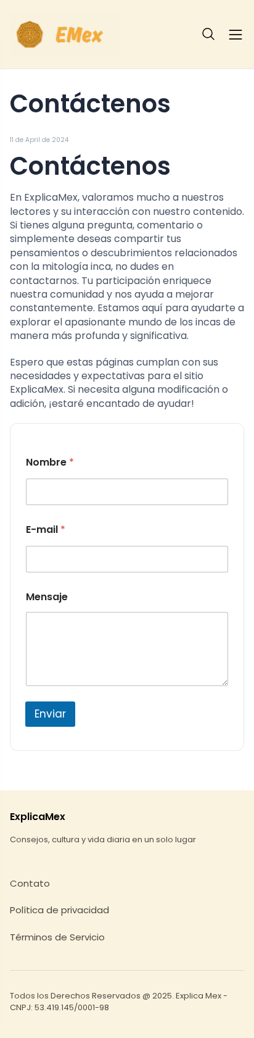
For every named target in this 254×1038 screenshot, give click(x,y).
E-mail (45, 530)
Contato (30, 883)
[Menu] (235, 34)
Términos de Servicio (57, 937)
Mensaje (47, 597)
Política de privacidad (59, 910)
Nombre (50, 462)
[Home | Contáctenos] (65, 34)
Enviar (50, 713)
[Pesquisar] (209, 35)
